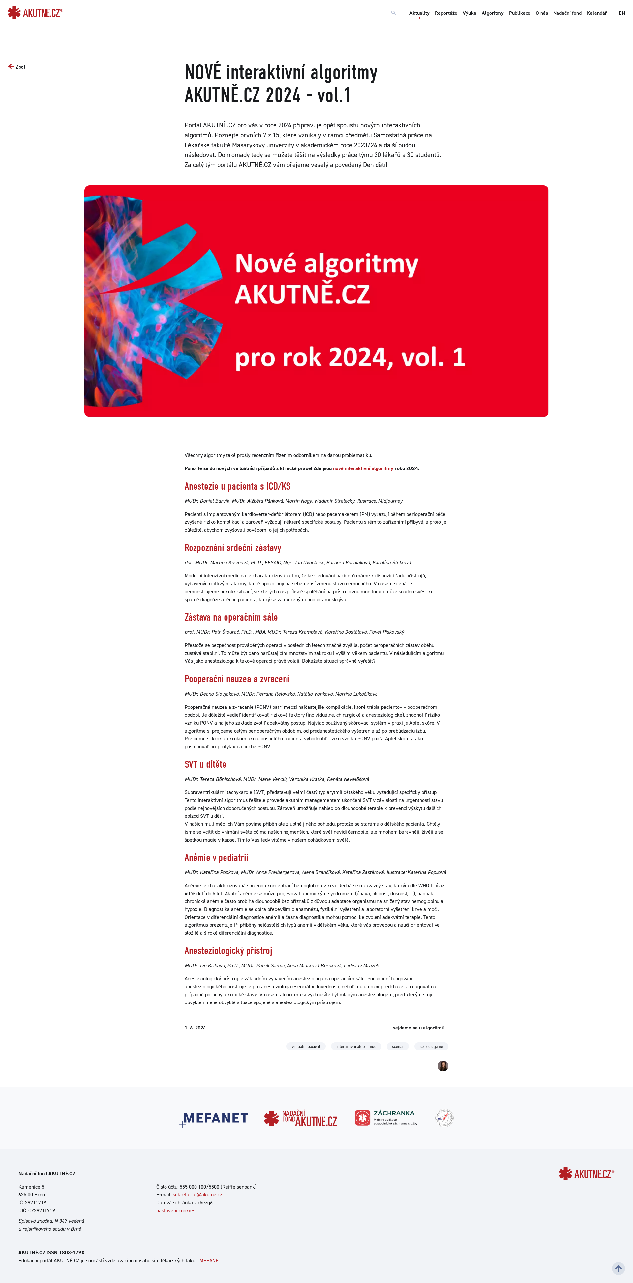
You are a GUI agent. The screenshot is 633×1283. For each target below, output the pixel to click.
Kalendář (597, 13)
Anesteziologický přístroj (228, 951)
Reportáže (446, 13)
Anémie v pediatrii (217, 857)
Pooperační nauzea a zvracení (237, 679)
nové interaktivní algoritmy (364, 468)
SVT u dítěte (205, 764)
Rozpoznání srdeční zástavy (233, 548)
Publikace (519, 13)
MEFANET (210, 1260)
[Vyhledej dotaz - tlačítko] (393, 13)
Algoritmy (493, 13)
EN (622, 13)
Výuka (469, 13)
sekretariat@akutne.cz (197, 1194)
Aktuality (419, 13)
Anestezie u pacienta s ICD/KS (238, 486)
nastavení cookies (175, 1210)
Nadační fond (567, 13)
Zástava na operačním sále (231, 617)
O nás (542, 13)
